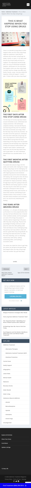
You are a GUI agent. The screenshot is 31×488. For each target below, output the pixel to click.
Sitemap (24, 479)
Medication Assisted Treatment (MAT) (16, 353)
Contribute (5, 443)
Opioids (8, 410)
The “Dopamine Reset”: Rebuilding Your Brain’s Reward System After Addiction (14, 321)
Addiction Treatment (11, 12)
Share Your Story (6, 439)
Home (3, 12)
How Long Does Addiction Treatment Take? (15, 317)
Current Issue (7, 361)
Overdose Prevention (12, 357)
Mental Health (7, 377)
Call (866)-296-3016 (15, 296)
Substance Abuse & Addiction (11, 398)
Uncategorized (7, 422)
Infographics (6, 369)
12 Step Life (5, 468)
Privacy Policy (8, 479)
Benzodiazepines (10, 406)
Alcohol (8, 402)
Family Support (7, 365)
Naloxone (6, 382)
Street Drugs (9, 418)
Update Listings (6, 447)
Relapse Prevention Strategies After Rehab (15, 312)
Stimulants (9, 414)
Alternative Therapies (12, 349)
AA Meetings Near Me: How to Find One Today (14, 327)
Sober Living (6, 394)
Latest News (6, 373)
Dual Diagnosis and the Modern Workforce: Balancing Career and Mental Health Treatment (15, 333)
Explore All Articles (7, 435)
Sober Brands (7, 390)
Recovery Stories (8, 386)
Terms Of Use (17, 479)
